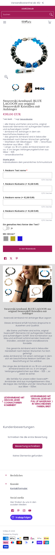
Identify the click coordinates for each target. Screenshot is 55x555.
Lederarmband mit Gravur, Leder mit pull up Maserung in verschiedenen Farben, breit (41, 401)
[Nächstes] (50, 56)
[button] (49, 22)
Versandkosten (26, 119)
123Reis (6, 531)
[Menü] (4, 22)
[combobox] (25, 14)
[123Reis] (26, 22)
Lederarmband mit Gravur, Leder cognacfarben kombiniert (14, 401)
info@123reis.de (28, 8)
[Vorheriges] (5, 56)
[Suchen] (51, 14)
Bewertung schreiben (27, 446)
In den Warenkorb (27, 248)
